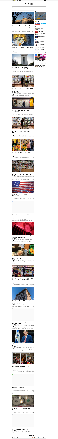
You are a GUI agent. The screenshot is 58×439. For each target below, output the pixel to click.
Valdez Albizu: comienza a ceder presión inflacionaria (20, 344)
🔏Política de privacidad (40, 437)
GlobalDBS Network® (14, 28)
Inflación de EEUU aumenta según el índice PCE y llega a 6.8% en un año (22, 322)
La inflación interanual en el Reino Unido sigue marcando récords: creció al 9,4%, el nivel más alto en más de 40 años (22, 366)
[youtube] (37, 24)
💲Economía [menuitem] (25, 7)
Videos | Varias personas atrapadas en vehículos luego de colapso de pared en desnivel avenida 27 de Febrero (41, 66)
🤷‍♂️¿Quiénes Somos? (16, 0)
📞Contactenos (44, 437)
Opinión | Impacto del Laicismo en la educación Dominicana (41, 44)
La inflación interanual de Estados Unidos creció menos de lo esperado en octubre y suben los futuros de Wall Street (23, 90)
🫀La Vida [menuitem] (32, 7)
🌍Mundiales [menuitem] (21, 7)
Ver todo (44, 52)
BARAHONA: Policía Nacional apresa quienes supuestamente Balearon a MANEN (41, 34)
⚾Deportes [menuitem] (29, 7)
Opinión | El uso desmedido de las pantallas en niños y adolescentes (41, 47)
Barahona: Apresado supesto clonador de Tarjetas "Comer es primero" (41, 36)
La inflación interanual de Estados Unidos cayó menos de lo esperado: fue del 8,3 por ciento (22, 173)
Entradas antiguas (31, 435)
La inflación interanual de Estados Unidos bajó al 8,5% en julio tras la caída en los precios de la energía (22, 280)
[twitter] (45, 0)
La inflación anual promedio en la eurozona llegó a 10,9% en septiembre (23, 111)
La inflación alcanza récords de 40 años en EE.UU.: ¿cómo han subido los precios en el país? (22, 428)
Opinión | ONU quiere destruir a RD (41, 49)
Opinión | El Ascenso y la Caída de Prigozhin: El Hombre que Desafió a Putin (41, 42)
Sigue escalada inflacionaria (18, 387)
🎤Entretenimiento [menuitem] (36, 7)
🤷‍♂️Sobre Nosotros (36, 437)
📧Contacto (20, 0)
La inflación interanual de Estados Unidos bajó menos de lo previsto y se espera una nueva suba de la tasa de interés (23, 131)
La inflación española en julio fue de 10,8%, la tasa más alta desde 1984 (22, 257)
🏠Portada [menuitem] (13, 7)
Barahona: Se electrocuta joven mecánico (41, 28)
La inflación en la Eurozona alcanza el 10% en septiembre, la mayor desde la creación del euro (22, 153)
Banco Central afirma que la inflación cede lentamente (21, 301)
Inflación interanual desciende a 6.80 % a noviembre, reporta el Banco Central (21, 68)
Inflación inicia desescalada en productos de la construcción (22, 215)
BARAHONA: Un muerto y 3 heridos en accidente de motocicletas (41, 31)
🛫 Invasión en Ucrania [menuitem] (15, 8)
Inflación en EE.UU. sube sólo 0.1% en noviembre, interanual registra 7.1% (22, 48)
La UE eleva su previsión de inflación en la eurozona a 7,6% (23, 409)
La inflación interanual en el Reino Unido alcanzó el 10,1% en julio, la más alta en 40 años (23, 236)
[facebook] (44, 0)
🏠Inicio (13, 0)
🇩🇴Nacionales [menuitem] (17, 7)
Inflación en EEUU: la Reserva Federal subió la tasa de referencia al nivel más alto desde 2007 (23, 26)
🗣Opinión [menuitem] (40, 7)
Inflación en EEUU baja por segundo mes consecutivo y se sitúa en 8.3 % (20, 195)
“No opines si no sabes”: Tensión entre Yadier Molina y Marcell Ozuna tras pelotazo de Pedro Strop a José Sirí (40, 61)
